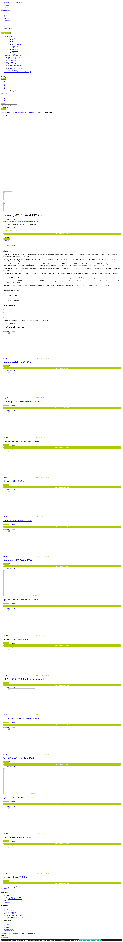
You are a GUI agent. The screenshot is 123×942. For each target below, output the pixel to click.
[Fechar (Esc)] (1, 937)
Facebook (7, 4)
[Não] (101, 940)
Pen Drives (15, 46)
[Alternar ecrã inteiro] (5, 937)
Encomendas (8, 27)
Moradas (6, 927)
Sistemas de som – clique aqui (16, 57)
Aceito (81, 940)
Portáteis (14, 41)
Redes (13, 47)
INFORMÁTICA (9, 36)
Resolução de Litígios (10, 914)
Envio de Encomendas (10, 909)
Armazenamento (16, 43)
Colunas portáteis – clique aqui (16, 59)
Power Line (15, 51)
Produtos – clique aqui (14, 65)
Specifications (11, 245)
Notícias (6, 18)
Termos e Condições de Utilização (14, 917)
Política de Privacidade (94, 940)
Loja (5, 112)
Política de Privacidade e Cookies (13, 915)
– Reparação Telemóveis (15, 897)
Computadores (16, 38)
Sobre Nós (7, 15)
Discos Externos (16, 44)
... (4, 21)
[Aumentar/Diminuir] (7, 937)
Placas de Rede (16, 49)
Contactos (7, 20)
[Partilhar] (3, 937)
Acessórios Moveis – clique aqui (17, 64)
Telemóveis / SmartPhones (11, 70)
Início (2, 112)
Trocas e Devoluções (10, 912)
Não (85, 940)
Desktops (14, 39)
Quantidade (6, 237)
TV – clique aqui (13, 60)
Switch (13, 54)
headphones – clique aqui (15, 68)
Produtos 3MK (8, 62)
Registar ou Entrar (9, 28)
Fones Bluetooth (9, 67)
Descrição (10, 244)
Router (13, 52)
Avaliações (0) (11, 247)
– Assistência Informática (15, 899)
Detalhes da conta (9, 929)
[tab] (64, 244)
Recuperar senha (9, 930)
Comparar (6, 240)
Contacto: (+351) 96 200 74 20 (13, 2)
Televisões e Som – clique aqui (13, 55)
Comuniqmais (15, 933)
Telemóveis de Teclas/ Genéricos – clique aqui (17, 72)
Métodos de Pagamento (11, 911)
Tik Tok (6, 7)
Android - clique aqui (28, 112)
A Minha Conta (8, 924)
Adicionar (6, 239)
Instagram (7, 5)
